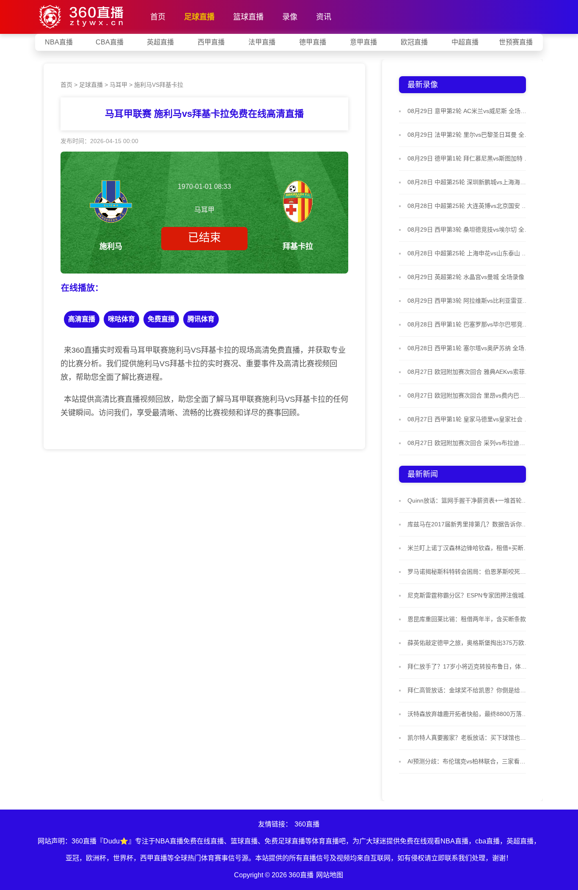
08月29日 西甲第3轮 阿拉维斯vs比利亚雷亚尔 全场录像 (469, 300)
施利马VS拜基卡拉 (158, 84)
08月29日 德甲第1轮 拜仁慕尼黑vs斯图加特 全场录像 (469, 158)
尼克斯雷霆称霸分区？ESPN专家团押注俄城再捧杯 (469, 595)
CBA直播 (110, 42)
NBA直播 (59, 42)
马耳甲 (118, 84)
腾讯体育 (201, 319)
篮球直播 (248, 17)
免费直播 (161, 319)
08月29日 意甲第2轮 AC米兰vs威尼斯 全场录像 (469, 111)
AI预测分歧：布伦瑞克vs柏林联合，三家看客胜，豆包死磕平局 (469, 761)
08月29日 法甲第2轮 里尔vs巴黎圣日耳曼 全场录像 (469, 134)
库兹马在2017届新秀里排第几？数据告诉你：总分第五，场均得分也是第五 (469, 524)
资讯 (323, 17)
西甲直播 (211, 42)
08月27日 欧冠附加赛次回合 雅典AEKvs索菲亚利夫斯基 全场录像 (469, 371)
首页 (157, 17)
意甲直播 (363, 42)
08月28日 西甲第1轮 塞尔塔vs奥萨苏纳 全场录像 (469, 348)
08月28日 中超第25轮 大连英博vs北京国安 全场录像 (469, 205)
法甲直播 (261, 42)
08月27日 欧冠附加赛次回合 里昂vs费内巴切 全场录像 (469, 395)
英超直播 (160, 42)
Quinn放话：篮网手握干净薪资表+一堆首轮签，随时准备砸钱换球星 (469, 500)
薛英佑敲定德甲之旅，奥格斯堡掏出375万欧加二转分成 (469, 642)
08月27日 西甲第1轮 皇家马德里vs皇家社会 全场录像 (469, 419)
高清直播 (81, 319)
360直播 (307, 824)
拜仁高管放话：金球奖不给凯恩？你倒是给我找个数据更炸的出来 (469, 690)
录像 (289, 17)
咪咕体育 (121, 319)
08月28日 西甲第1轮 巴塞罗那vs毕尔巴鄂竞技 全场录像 (469, 324)
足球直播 (199, 17)
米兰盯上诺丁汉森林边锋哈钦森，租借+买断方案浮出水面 (469, 548)
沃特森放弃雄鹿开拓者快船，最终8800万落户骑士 (469, 713)
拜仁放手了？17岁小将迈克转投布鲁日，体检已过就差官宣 (469, 666)
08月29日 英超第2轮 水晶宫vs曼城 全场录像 (465, 277)
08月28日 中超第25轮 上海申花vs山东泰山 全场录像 (469, 253)
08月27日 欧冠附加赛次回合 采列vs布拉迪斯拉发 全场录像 (469, 442)
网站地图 (329, 875)
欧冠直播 (414, 42)
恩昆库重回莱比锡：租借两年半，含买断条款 (466, 619)
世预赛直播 (516, 42)
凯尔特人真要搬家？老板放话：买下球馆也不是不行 (469, 737)
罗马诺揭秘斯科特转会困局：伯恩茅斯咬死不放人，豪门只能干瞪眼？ (469, 571)
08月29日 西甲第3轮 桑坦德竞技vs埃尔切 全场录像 (469, 229)
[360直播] (82, 15)
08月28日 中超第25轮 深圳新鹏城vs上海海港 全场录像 (469, 182)
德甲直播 (312, 42)
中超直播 (465, 42)
